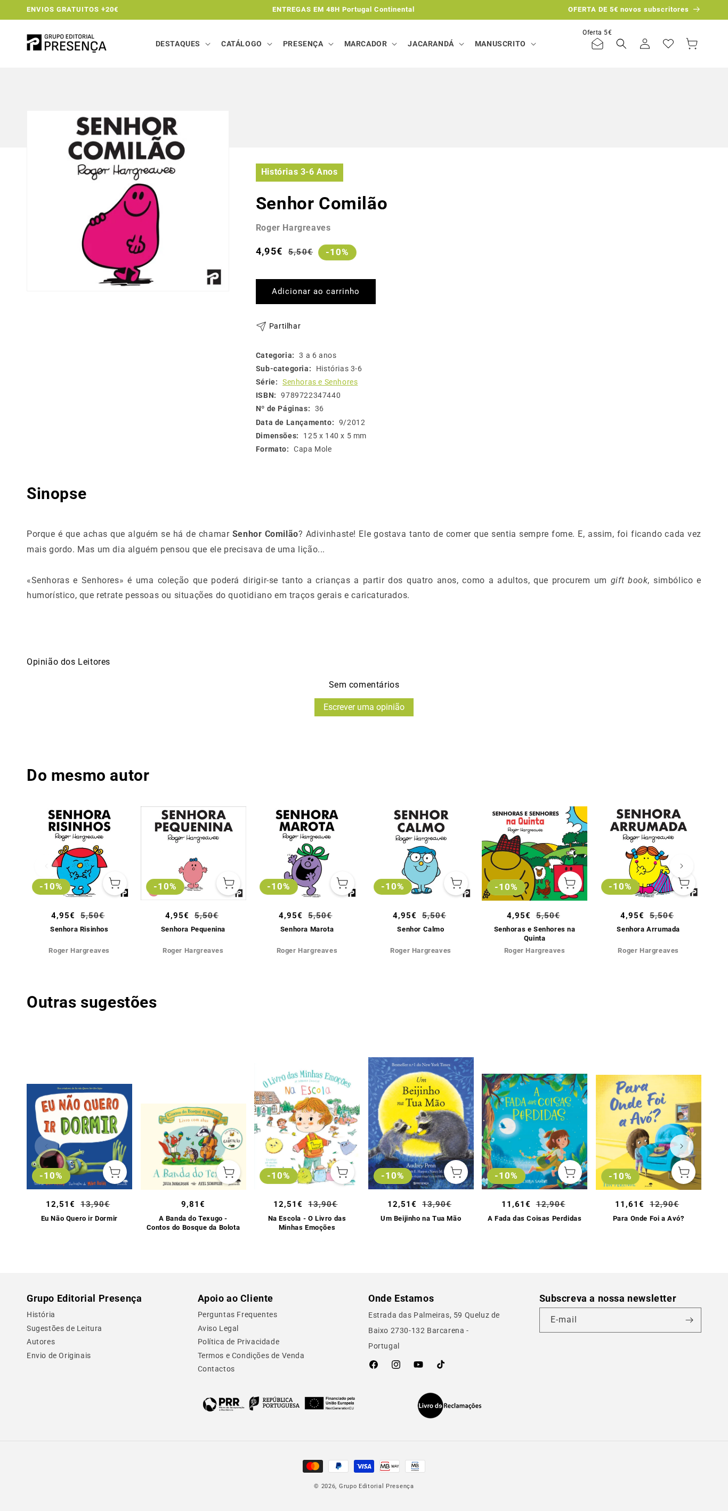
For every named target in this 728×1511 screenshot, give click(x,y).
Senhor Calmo (420, 929)
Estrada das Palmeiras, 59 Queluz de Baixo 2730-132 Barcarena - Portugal (434, 1330)
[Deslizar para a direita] (681, 866)
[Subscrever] (689, 1320)
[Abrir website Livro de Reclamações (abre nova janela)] (449, 1405)
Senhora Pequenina (193, 929)
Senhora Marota (307, 929)
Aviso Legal (218, 1328)
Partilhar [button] (285, 326)
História (41, 1314)
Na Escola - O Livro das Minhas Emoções (307, 1222)
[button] (182, 43)
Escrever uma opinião (364, 707)
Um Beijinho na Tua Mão (421, 1218)
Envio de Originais (59, 1355)
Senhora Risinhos (79, 929)
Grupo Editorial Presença (376, 1486)
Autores (41, 1341)
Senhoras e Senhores (320, 382)
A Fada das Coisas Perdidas (535, 1218)
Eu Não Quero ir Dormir (79, 1218)
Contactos (216, 1369)
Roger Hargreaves (293, 228)
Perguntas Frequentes (238, 1314)
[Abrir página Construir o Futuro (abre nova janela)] (279, 1403)
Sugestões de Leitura (64, 1328)
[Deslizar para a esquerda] (46, 866)
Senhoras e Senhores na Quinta (535, 933)
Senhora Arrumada (648, 929)
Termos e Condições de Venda (251, 1355)
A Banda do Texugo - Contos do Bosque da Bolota (193, 1222)
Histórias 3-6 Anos (299, 172)
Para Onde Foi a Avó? (648, 1218)
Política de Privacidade (239, 1341)
